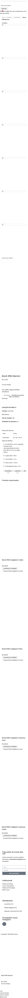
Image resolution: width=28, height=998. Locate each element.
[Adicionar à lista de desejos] (3, 988)
